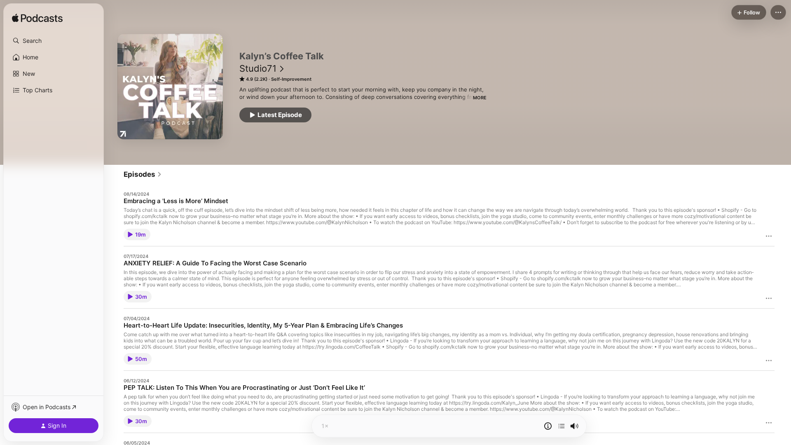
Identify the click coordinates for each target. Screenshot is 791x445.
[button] (53, 41)
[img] (37, 18)
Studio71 (257, 68)
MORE (480, 98)
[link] (143, 174)
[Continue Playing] (561, 426)
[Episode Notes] (548, 426)
